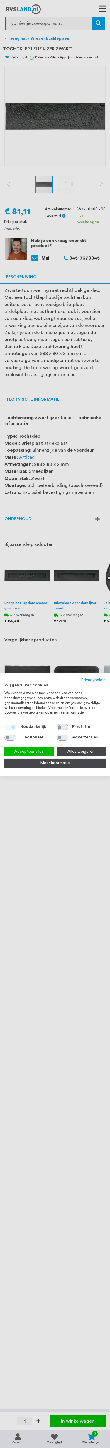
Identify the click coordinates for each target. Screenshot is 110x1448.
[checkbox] (62, 727)
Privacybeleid (93, 680)
